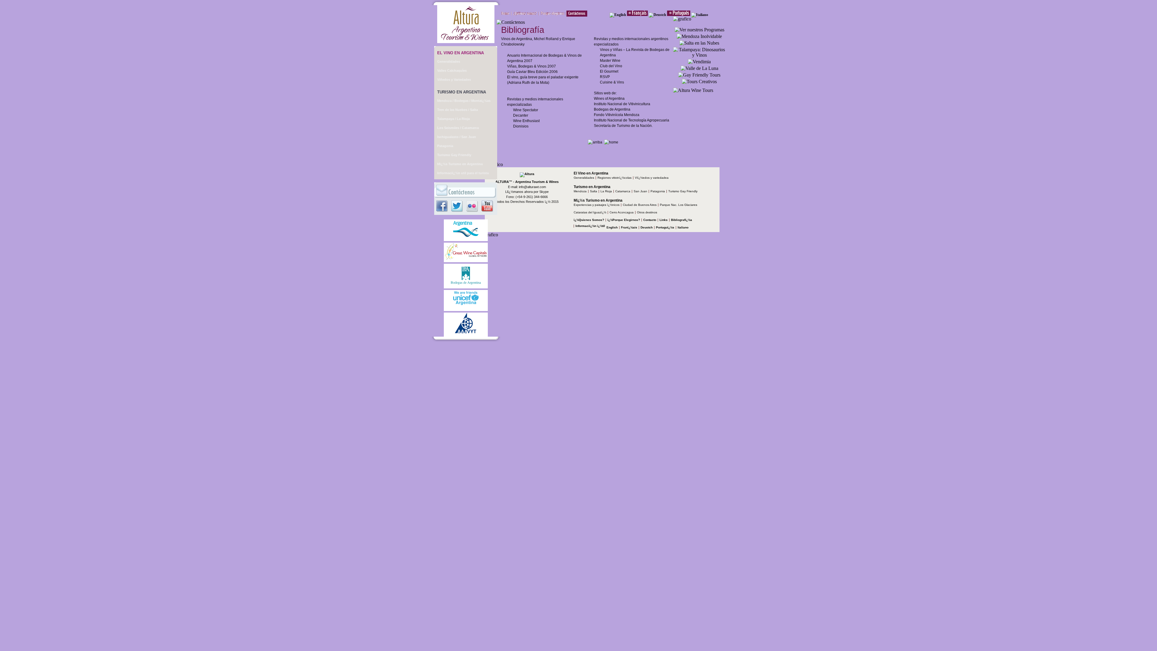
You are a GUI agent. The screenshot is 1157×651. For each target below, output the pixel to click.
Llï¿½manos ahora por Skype (527, 191)
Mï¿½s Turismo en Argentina (460, 164)
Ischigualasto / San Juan (456, 137)
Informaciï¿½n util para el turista (463, 173)
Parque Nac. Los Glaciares (678, 204)
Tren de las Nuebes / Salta (457, 110)
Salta (593, 191)
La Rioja (606, 191)
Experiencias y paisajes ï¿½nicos (596, 204)
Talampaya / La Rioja (453, 119)
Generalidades (448, 61)
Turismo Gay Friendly (454, 155)
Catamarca (622, 191)
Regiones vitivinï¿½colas (614, 177)
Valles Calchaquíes (452, 70)
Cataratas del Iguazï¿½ (590, 212)
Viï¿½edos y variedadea (652, 177)
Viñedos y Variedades (454, 79)
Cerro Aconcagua (622, 212)
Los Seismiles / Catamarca (458, 128)
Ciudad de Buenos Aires (640, 204)
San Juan (640, 191)
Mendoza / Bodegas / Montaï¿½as (464, 100)
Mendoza (580, 191)
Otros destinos (647, 212)
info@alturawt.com (532, 187)
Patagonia (445, 146)
